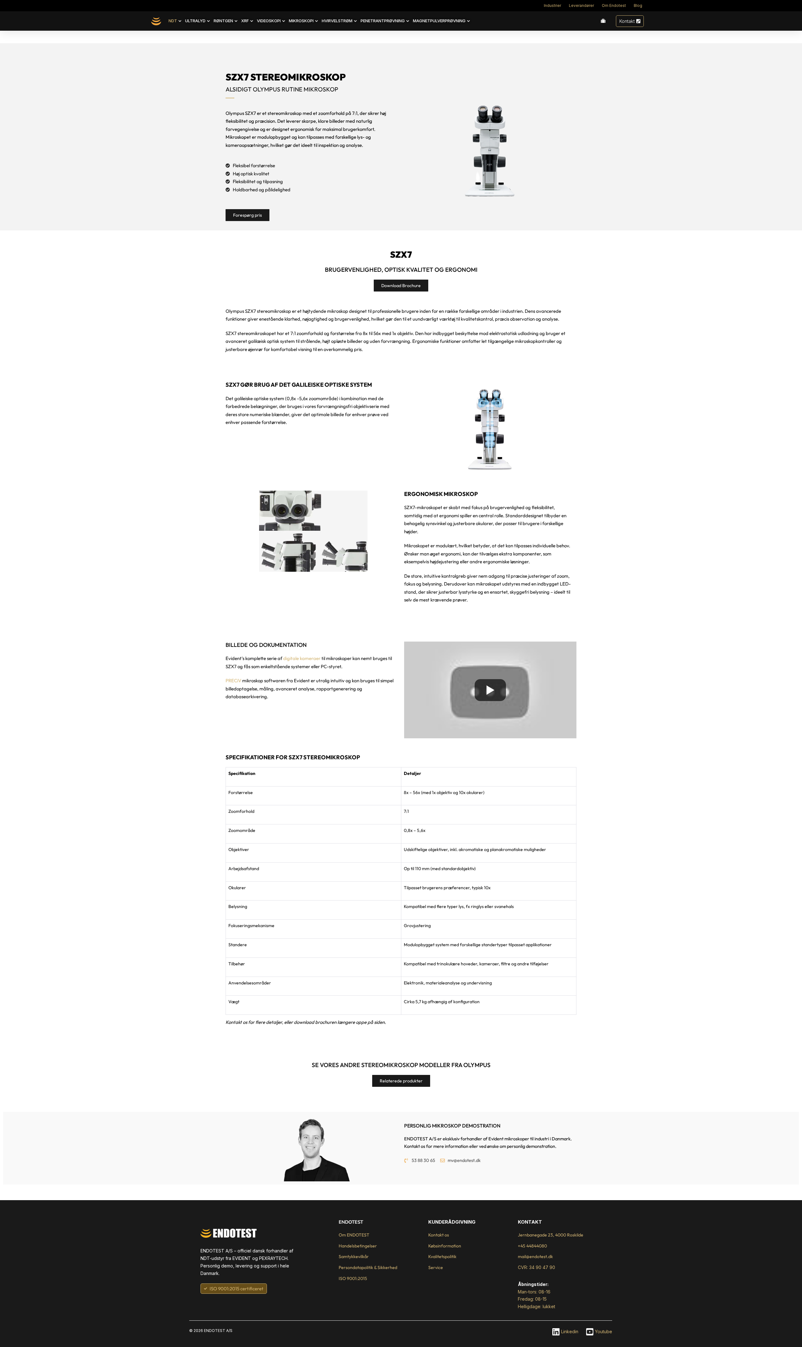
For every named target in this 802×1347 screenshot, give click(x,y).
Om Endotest (614, 5)
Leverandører (581, 5)
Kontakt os (438, 1235)
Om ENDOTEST (354, 1235)
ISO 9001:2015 (353, 1278)
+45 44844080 (532, 1246)
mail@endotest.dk (535, 1256)
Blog (638, 5)
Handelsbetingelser (358, 1246)
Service (435, 1267)
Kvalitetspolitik (442, 1256)
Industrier (552, 5)
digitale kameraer (301, 658)
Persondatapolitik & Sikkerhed (368, 1267)
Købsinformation (444, 1246)
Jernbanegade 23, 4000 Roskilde (550, 1235)
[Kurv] (603, 21)
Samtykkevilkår (354, 1256)
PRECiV (233, 681)
